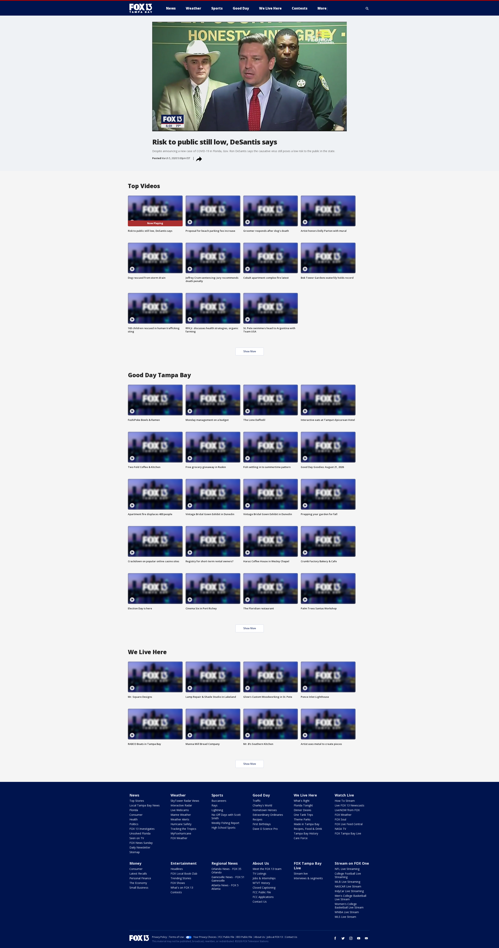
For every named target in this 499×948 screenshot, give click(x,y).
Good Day (261, 795)
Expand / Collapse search (367, 8)
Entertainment (184, 863)
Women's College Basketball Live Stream (349, 905)
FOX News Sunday (141, 843)
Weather (178, 795)
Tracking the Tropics (183, 829)
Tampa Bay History (306, 833)
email (366, 938)
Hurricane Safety (181, 824)
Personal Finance (140, 878)
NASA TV (340, 829)
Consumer (135, 815)
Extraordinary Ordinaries (268, 815)
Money (135, 863)
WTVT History (261, 883)
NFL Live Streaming (347, 869)
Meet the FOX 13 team (267, 869)
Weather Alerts (180, 819)
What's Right (302, 801)
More (322, 8)
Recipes (257, 819)
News (134, 795)
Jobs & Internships (264, 878)
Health (133, 819)
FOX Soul (340, 819)
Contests (176, 892)
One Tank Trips (303, 815)
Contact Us (260, 901)
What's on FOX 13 (182, 887)
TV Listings (259, 873)
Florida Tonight (303, 805)
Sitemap (134, 852)
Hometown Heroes (265, 810)
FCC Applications (263, 897)
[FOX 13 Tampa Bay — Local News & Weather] (142, 8)
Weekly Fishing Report (225, 823)
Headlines (177, 869)
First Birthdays (262, 824)
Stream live (301, 873)
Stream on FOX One (352, 863)
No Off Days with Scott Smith (226, 816)
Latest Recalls (138, 873)
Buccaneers (218, 801)
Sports (217, 795)
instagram (351, 938)
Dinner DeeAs (302, 810)
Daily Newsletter (139, 847)
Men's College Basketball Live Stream (350, 897)
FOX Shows (178, 883)
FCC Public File (262, 892)
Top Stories (136, 801)
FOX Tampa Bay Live (348, 833)
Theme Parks (302, 819)
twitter (343, 938)
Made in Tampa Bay (306, 824)
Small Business (138, 887)
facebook (335, 938)
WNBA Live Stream (347, 912)
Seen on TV (136, 838)
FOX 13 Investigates (142, 829)
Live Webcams (180, 810)
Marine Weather (181, 815)
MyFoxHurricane (181, 833)
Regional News (224, 863)
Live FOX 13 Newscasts (349, 805)
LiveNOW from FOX (347, 810)
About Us (261, 863)
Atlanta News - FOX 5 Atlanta (225, 887)
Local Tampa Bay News (144, 805)
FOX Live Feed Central (349, 824)
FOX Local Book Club (184, 873)
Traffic (257, 801)
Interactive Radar (181, 805)
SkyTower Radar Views (185, 801)
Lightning (217, 810)
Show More (249, 351)
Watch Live (344, 795)
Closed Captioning (264, 887)
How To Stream (345, 801)
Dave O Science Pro (265, 829)
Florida (133, 810)
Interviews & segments (308, 878)
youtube (359, 938)
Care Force (301, 838)
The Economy (138, 883)
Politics (133, 824)
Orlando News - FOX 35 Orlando (226, 870)
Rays (214, 805)
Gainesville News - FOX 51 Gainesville (227, 878)
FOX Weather (179, 838)
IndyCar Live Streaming (349, 891)
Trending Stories (181, 878)
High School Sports (223, 827)
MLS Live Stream (345, 917)
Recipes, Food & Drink (308, 829)
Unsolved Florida (139, 833)
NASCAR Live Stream (348, 886)
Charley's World (262, 805)
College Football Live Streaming (348, 875)
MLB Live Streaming (347, 882)
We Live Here (305, 795)
